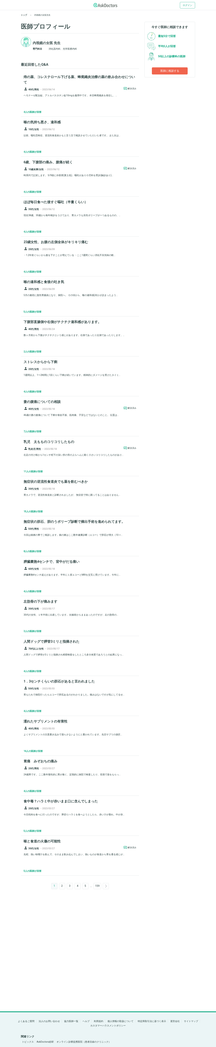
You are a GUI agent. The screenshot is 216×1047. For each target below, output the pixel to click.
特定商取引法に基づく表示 (152, 1021)
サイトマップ (191, 1021)
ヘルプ (86, 1021)
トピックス (28, 1041)
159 (97, 885)
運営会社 (175, 1021)
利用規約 (98, 1021)
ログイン (187, 5)
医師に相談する (169, 70)
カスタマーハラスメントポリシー (108, 1025)
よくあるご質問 (26, 1021)
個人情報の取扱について (120, 1021)
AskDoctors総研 (45, 1041)
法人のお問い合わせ (49, 1021)
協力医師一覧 (71, 1021)
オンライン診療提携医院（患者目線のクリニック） (84, 1041)
